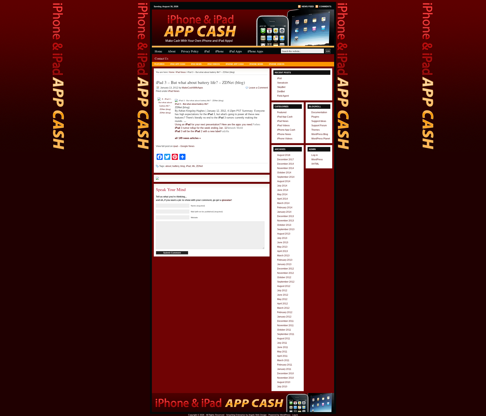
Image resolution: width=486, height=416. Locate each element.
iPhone (197, 16)
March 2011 (283, 360)
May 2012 (282, 299)
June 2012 (282, 295)
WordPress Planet (320, 138)
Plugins (315, 116)
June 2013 (282, 242)
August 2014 (283, 181)
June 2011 (282, 347)
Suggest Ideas (318, 121)
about (168, 166)
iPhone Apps (255, 51)
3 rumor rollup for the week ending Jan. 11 (201, 127)
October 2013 (284, 225)
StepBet (281, 87)
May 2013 (282, 246)
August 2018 (283, 155)
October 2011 (284, 329)
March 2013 (283, 255)
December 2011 (285, 321)
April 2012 (282, 303)
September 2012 (285, 281)
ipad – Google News (183, 146)
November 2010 (285, 378)
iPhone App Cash (235, 64)
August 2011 (283, 338)
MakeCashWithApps (192, 87)
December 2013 (285, 216)
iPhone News (256, 64)
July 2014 (282, 185)
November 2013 (285, 220)
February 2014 (284, 207)
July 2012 (282, 290)
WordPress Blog (319, 134)
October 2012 (284, 277)
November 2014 (285, 168)
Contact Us (161, 58)
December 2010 (285, 373)
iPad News (196, 64)
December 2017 (285, 159)
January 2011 (284, 369)
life (193, 166)
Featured (159, 64)
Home (158, 51)
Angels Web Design (258, 415)
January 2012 (284, 316)
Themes (315, 130)
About (171, 51)
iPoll (279, 78)
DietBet (281, 91)
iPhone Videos (276, 64)
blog (182, 166)
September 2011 (285, 334)
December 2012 (285, 268)
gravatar (226, 200)
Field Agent (283, 96)
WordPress (317, 159)
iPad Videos (213, 64)
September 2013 (285, 229)
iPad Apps (235, 51)
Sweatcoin (282, 82)
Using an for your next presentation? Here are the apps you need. (214, 124)
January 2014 (284, 212)
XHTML (315, 164)
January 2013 (284, 264)
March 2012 (283, 308)
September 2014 (285, 177)
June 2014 (282, 190)
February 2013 (284, 260)
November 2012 (285, 273)
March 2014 (283, 203)
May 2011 (282, 351)
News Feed (308, 6)
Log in (314, 155)
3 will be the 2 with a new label (197, 131)
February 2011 (284, 364)
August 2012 (283, 286)
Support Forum (319, 125)
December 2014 (285, 164)
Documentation (319, 112)
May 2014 (282, 194)
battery (175, 166)
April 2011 (282, 356)
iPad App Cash (177, 64)
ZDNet (199, 166)
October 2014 (284, 172)
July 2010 (282, 386)
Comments (325, 6)
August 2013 (283, 233)
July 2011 (282, 343)
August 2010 (283, 382)
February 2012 (284, 312)
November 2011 (285, 325)
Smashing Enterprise (235, 415)
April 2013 (282, 251)
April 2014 (282, 198)
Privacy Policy (190, 51)
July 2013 (282, 238)
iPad (207, 51)
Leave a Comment (258, 87)
